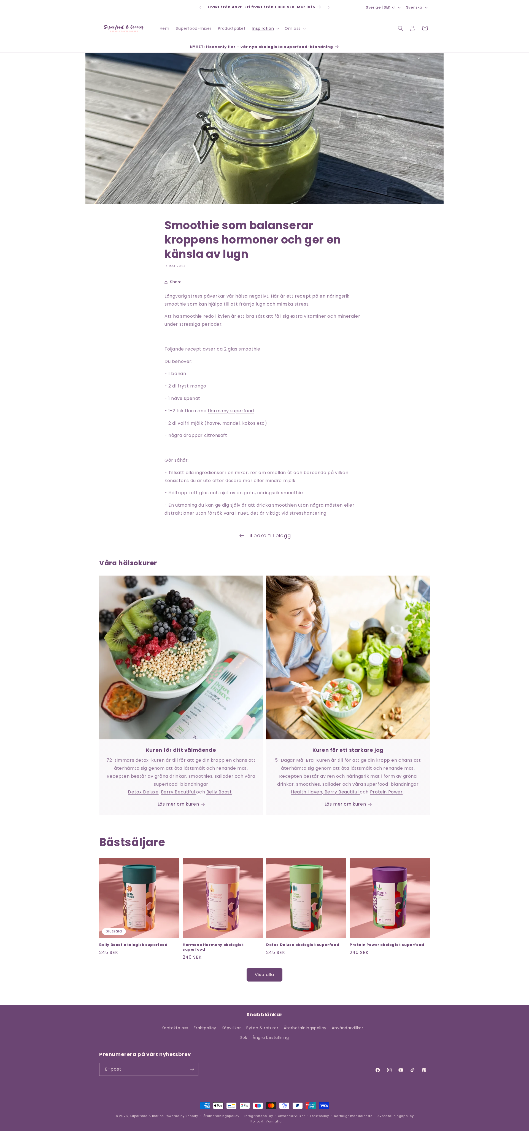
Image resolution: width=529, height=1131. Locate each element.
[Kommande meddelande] (329, 7)
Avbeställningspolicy (395, 1116)
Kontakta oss (175, 1028)
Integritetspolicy (258, 1116)
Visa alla (264, 974)
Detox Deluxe (143, 792)
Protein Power (386, 792)
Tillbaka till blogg (269, 535)
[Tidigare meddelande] (200, 7)
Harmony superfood (231, 411)
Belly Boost (219, 792)
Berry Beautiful (178, 792)
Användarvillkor (347, 1028)
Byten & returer (262, 1028)
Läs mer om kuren (178, 804)
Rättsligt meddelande (353, 1116)
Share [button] (176, 282)
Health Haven (306, 792)
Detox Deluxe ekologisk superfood (302, 945)
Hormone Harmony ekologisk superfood (213, 947)
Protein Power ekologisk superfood (387, 945)
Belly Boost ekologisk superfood (133, 945)
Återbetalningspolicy (305, 1028)
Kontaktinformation (267, 1121)
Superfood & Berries (147, 1116)
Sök (243, 1038)
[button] (265, 28)
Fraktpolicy (205, 1028)
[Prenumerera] (192, 1069)
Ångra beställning (271, 1038)
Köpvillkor (231, 1028)
